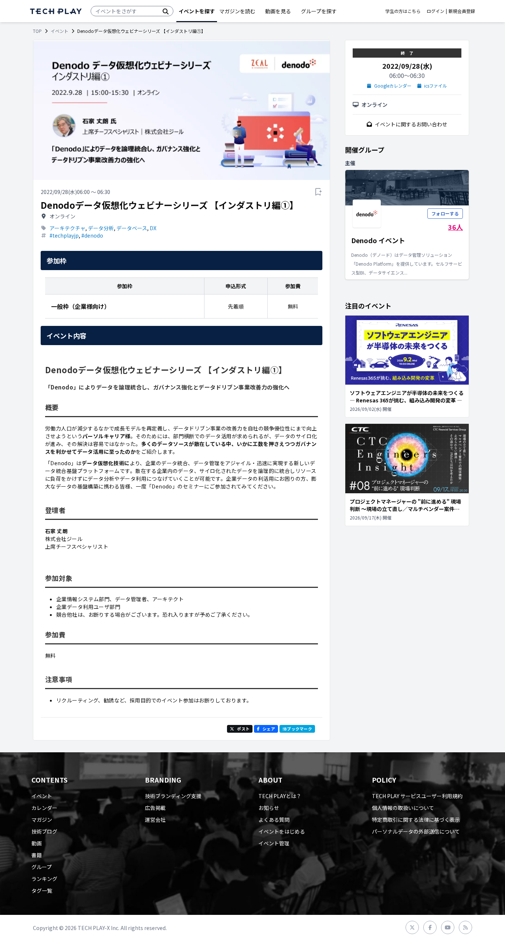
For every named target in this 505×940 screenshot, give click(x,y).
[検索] (166, 11)
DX (153, 228)
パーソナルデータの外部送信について (416, 831)
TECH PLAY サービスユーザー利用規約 (417, 796)
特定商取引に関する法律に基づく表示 (416, 819)
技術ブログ (44, 831)
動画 (36, 843)
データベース (131, 228)
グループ (41, 867)
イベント (59, 31)
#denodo (92, 235)
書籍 (36, 855)
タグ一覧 (41, 890)
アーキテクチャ (67, 228)
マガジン (41, 819)
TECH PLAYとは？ (279, 796)
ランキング (44, 878)
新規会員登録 (461, 11)
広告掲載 (155, 807)
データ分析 (101, 228)
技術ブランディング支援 (173, 796)
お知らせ (268, 807)
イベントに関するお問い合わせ (411, 124)
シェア (268, 729)
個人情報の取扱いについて (403, 807)
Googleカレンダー (392, 86)
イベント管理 (273, 843)
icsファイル (435, 86)
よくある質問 (273, 819)
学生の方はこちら (403, 11)
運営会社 (155, 819)
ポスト (243, 729)
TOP (37, 31)
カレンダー (44, 807)
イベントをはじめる (281, 831)
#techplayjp (64, 235)
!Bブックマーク (297, 729)
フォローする (445, 213)
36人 (455, 227)
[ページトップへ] (56, 11)
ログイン (435, 11)
